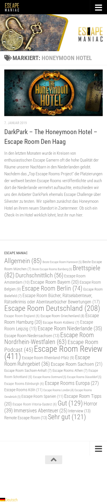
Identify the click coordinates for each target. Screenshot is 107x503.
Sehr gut (67, 417)
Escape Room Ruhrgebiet (47, 360)
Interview (79, 410)
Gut (70, 403)
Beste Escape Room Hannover (62, 262)
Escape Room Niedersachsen (31, 335)
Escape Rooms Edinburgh (24, 384)
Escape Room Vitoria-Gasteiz (35, 404)
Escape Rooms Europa (72, 383)
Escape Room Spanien (42, 396)
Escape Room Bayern (55, 282)
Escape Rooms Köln (23, 389)
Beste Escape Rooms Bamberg (52, 269)
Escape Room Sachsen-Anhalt (28, 370)
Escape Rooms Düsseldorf (84, 377)
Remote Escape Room (25, 417)
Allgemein (23, 261)
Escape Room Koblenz (61, 322)
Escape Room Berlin (52, 288)
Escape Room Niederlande (70, 328)
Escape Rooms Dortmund (49, 377)
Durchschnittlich (39, 275)
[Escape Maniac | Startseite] (14, 7)
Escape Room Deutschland (52, 308)
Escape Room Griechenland (62, 316)
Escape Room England (22, 316)
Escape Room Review (53, 352)
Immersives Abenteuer (40, 410)
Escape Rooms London (58, 390)
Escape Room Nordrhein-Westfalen (49, 338)
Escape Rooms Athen (70, 370)
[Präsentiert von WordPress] (30, 480)
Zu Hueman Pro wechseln (78, 480)
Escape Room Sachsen (76, 364)
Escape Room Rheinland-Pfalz (48, 357)
